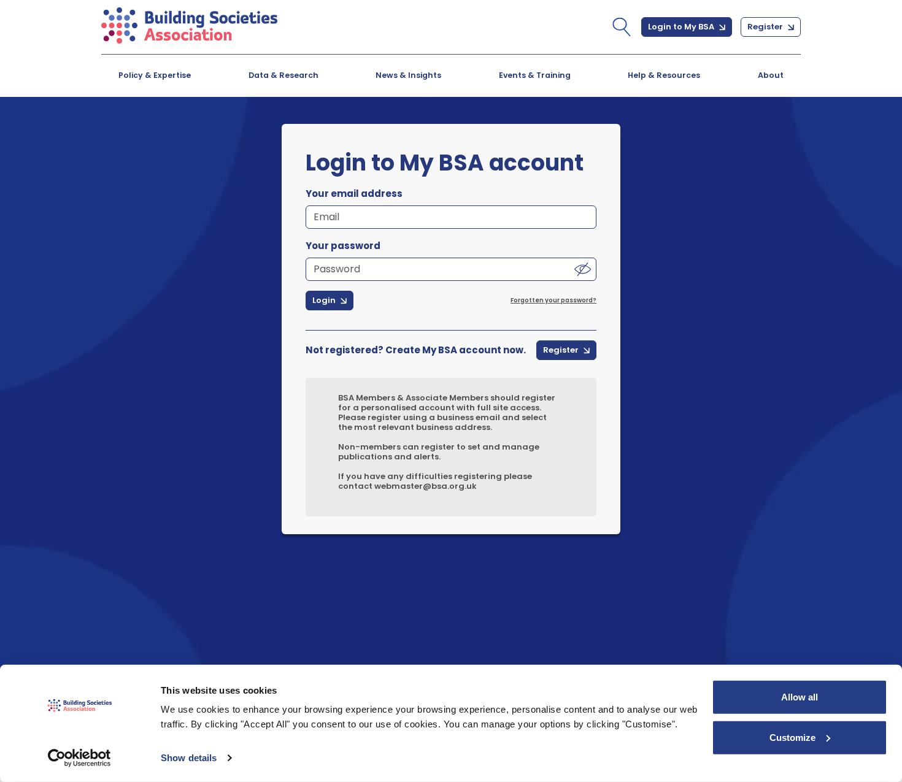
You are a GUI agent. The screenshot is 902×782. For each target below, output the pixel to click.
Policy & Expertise (154, 75)
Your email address (354, 194)
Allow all (799, 697)
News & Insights (408, 75)
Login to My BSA (682, 27)
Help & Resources (664, 75)
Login (324, 300)
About (771, 75)
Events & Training (535, 75)
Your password (343, 246)
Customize (792, 737)
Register (766, 27)
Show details (189, 758)
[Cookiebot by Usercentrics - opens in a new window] (79, 758)
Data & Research (283, 75)
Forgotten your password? (553, 300)
